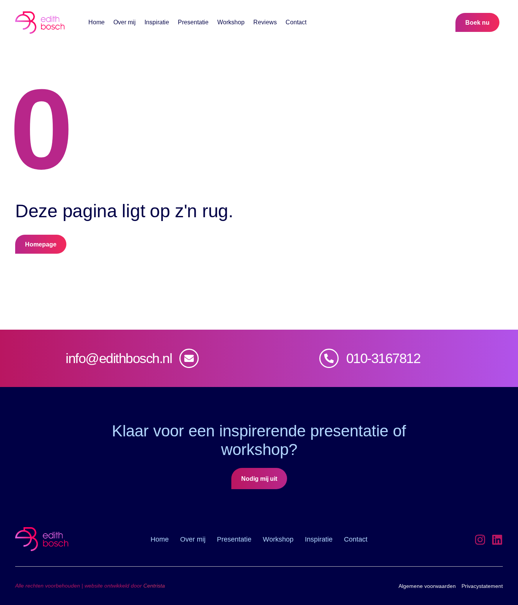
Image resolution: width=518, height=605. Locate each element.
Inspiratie (156, 22)
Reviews (265, 22)
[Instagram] (480, 539)
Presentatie (193, 22)
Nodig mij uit (259, 478)
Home (96, 22)
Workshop (231, 22)
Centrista (154, 586)
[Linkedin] (497, 539)
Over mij (124, 22)
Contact (296, 22)
